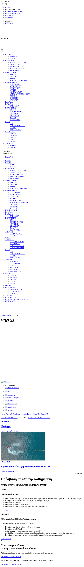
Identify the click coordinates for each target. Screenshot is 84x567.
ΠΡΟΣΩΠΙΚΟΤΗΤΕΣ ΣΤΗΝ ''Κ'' (17, 299)
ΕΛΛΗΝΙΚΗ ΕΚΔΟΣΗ (13, 11)
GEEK (7, 122)
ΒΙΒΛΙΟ (13, 118)
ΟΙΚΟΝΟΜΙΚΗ (11, 82)
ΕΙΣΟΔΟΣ (9, 23)
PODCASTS (14, 291)
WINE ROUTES (16, 289)
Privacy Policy (27, 414)
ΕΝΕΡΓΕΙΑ (14, 98)
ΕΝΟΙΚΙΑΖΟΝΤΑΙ (17, 242)
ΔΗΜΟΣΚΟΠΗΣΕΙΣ (17, 68)
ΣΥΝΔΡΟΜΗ (6, 539)
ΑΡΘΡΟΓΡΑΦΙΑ (16, 145)
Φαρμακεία (9, 17)
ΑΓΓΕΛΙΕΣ (9, 240)
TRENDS (13, 96)
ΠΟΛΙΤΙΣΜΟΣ (10, 108)
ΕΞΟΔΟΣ (13, 141)
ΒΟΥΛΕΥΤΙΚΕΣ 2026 (18, 62)
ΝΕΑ (11, 124)
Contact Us (44, 414)
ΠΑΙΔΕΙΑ (13, 56)
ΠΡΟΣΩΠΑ (14, 269)
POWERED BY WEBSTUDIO (39, 418)
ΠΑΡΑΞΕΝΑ (14, 106)
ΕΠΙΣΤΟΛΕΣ (10, 301)
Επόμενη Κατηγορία (8, 471)
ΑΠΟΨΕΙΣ (9, 143)
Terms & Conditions (13, 414)
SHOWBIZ (14, 136)
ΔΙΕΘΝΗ (13, 78)
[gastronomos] (10, 407)
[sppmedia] (5, 382)
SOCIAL (13, 128)
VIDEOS (8, 295)
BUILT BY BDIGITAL (9, 418)
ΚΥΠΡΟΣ (8, 54)
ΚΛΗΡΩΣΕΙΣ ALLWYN (19, 80)
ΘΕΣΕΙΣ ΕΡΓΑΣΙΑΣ (17, 248)
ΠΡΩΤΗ (8, 161)
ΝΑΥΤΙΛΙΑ (14, 100)
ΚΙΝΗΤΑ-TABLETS (17, 126)
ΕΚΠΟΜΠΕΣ (10, 287)
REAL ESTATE (15, 86)
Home (7, 7)
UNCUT (13, 293)
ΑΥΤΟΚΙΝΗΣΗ (15, 130)
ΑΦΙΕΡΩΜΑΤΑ (11, 260)
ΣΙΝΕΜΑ (13, 110)
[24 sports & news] (12, 388)
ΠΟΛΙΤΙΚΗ (9, 60)
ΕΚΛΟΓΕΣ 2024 (16, 64)
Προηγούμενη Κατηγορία (10, 431)
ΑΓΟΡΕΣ (13, 90)
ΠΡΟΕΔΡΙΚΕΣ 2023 (17, 66)
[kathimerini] (10, 395)
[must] (7, 391)
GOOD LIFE (10, 132)
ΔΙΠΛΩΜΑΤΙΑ (15, 70)
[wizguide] (9, 401)
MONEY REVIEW (16, 92)
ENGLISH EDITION (13, 13)
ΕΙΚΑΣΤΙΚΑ (14, 116)
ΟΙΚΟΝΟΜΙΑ (15, 84)
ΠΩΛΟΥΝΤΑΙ (15, 244)
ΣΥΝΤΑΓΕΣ (14, 139)
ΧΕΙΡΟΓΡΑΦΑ (15, 120)
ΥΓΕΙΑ (12, 58)
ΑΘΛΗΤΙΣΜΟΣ (11, 72)
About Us (36, 414)
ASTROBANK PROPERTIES (21, 94)
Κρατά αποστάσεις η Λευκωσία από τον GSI (25, 466)
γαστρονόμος (9, 15)
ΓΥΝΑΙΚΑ (14, 134)
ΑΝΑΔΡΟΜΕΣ (15, 267)
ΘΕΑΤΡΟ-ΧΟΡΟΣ (16, 112)
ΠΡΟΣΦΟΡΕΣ (10, 297)
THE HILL (14, 147)
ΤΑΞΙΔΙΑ (13, 138)
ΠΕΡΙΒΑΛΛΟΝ (11, 210)
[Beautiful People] (11, 397)
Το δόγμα (6, 426)
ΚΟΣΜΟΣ (9, 104)
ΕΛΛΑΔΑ (13, 76)
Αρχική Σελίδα (6, 315)
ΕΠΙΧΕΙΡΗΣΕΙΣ (15, 88)
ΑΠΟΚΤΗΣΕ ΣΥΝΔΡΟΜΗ (11, 557)
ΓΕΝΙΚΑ (13, 265)
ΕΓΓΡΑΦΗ (5, 510)
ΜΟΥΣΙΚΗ (14, 114)
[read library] (10, 410)
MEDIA (8, 285)
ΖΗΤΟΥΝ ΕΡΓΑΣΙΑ (17, 246)
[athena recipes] (11, 404)
